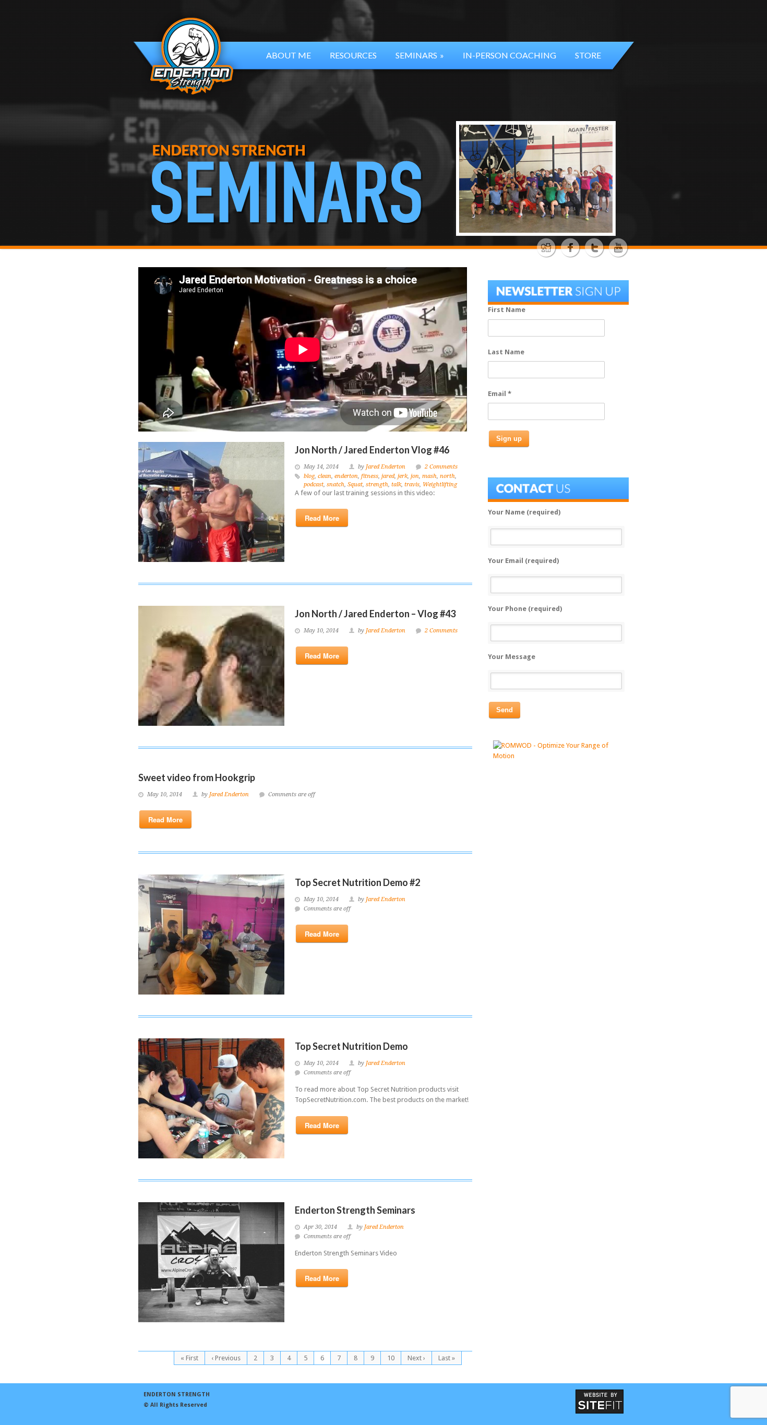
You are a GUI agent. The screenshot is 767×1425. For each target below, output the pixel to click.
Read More (322, 518)
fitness (369, 476)
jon (415, 476)
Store (588, 55)
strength (377, 484)
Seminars (420, 55)
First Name (506, 310)
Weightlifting (440, 484)
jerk (403, 476)
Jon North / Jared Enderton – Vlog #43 (375, 613)
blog (309, 476)
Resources (353, 55)
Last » (446, 1358)
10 (390, 1358)
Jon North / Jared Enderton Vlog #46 (372, 450)
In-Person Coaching (509, 55)
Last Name (506, 352)
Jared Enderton (385, 466)
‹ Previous (226, 1358)
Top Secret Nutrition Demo (351, 1046)
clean (324, 476)
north (447, 476)
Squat (355, 484)
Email (499, 394)
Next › (416, 1358)
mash (429, 476)
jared (387, 476)
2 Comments (441, 466)
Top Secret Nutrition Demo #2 (357, 882)
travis (412, 484)
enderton (346, 476)
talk (396, 484)
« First (189, 1358)
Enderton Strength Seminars (355, 1210)
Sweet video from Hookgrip (196, 777)
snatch (335, 484)
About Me (288, 55)
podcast (313, 484)
